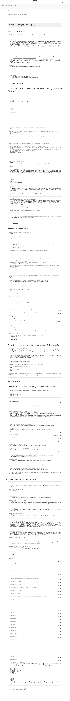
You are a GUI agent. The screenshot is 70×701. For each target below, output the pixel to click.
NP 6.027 (30, 548)
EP (10, 144)
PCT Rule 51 (18, 538)
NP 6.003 (39, 493)
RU (12, 286)
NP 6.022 (25, 548)
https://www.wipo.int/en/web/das (34, 138)
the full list (15, 72)
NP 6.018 (32, 540)
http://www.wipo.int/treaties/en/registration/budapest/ (21, 358)
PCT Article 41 (18, 531)
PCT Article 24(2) (13, 547)
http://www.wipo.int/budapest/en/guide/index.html (20, 361)
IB (11, 144)
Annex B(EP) (15, 223)
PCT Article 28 (12, 531)
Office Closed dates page (33, 77)
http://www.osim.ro (13, 121)
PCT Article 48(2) (20, 547)
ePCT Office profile (36, 66)
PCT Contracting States (19, 62)
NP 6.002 (34, 493)
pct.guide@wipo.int (40, 35)
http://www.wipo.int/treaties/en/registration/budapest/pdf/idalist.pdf (23, 355)
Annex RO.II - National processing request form (19, 689)
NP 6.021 (37, 540)
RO (10, 98)
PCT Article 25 (12, 538)
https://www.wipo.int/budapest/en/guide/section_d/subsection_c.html (23, 356)
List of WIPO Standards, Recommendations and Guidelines (25, 58)
